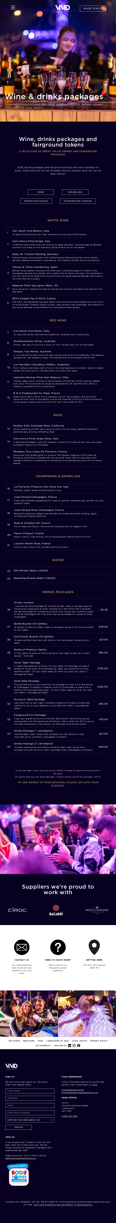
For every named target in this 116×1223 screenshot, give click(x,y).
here (94, 1085)
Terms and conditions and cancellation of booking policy (63, 1204)
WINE (40, 192)
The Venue (14, 1041)
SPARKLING (75, 192)
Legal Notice (79, 1041)
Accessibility (43, 1046)
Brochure (29, 1041)
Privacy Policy (99, 1041)
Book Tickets (93, 8)
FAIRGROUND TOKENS (78, 201)
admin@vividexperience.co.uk (20, 1158)
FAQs (40, 1041)
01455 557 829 (69, 1116)
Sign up (19, 1127)
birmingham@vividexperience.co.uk (80, 1092)
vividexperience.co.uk (73, 1090)
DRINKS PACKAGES (36, 201)
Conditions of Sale (57, 1041)
